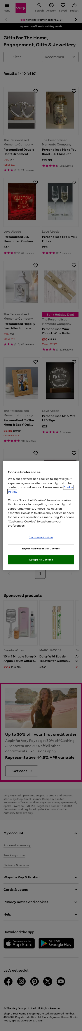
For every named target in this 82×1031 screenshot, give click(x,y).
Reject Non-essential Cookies (41, 548)
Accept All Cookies (41, 559)
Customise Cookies (41, 537)
